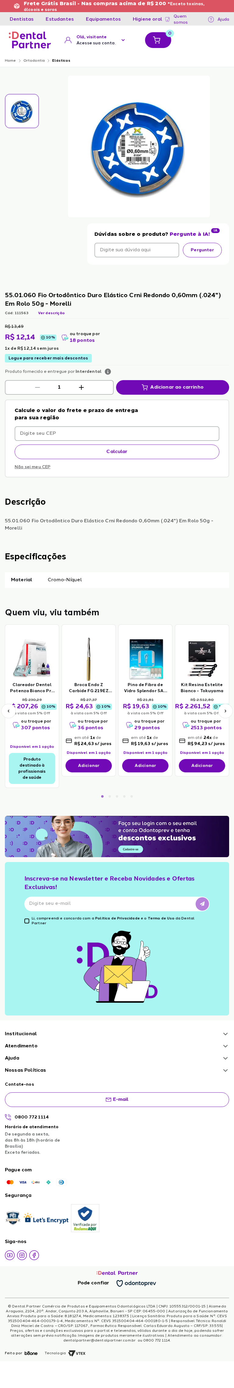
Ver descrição (51, 313)
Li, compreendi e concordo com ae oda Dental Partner (113, 921)
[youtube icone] (10, 1255)
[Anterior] (8, 711)
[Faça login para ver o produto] (32, 659)
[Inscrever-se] (202, 904)
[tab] (21, 19)
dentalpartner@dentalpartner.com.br (100, 1340)
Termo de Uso (161, 918)
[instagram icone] (22, 1255)
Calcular (116, 451)
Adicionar (88, 766)
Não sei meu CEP (32, 467)
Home (10, 61)
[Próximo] (225, 711)
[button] (37, 387)
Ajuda (223, 19)
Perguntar (202, 250)
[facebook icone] (34, 1255)
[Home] (30, 40)
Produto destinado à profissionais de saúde (31, 768)
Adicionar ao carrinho (176, 387)
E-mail (121, 1099)
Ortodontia (34, 61)
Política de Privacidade (117, 918)
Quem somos (181, 19)
